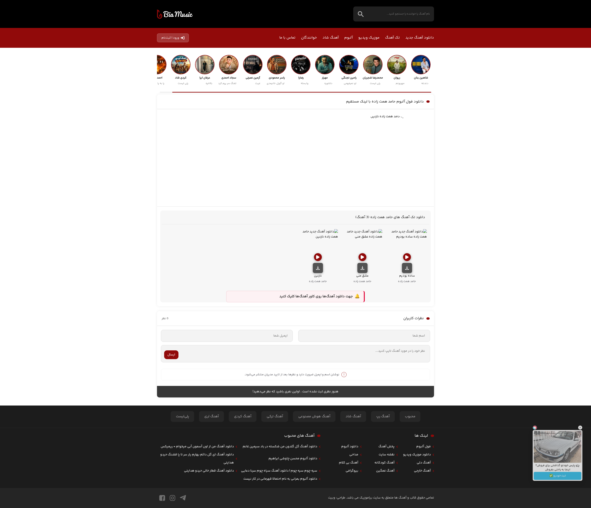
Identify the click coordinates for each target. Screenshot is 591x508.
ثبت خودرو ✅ (557, 479)
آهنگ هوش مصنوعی (314, 416)
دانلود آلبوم (349, 446)
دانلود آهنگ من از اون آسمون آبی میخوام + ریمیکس (197, 446)
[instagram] (172, 498)
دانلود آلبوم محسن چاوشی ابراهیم (292, 458)
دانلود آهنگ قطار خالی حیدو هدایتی (209, 470)
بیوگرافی (352, 470)
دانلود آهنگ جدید (419, 38)
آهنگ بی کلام (348, 462)
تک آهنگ (392, 38)
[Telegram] (183, 498)
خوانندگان (309, 38)
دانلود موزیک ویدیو (417, 454)
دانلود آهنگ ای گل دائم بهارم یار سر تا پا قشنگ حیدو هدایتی (197, 458)
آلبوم (348, 38)
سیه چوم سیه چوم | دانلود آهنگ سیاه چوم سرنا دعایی (279, 470)
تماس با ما (287, 38)
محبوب (410, 416)
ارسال (171, 354)
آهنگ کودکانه (384, 462)
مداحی (353, 454)
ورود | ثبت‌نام (170, 38)
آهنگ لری (211, 416)
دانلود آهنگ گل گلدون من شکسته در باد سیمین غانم (280, 446)
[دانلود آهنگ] (407, 268)
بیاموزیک (175, 14)
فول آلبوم (423, 446)
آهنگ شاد (331, 38)
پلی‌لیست (182, 416)
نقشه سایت (387, 454)
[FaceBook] (162, 498)
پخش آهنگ (386, 446)
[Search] (361, 14)
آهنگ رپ (383, 416)
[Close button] (584, 423)
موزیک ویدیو (369, 38)
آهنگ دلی (424, 462)
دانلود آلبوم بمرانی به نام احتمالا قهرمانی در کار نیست (280, 478)
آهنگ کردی (242, 416)
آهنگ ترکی (275, 416)
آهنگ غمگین (385, 470)
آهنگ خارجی (422, 470)
